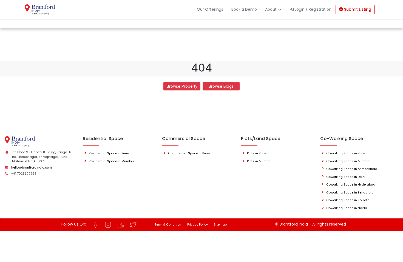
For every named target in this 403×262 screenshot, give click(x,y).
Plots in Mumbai (259, 161)
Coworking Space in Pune (345, 153)
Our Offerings (210, 9)
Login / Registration (312, 9)
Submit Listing (357, 9)
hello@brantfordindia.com (31, 167)
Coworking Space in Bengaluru (349, 192)
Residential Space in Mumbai (111, 161)
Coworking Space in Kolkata (348, 200)
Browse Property (182, 86)
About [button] (271, 9)
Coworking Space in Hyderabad (350, 184)
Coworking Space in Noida (346, 208)
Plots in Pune (256, 153)
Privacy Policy (197, 224)
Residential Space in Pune (109, 153)
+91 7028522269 (23, 173)
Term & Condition (168, 224)
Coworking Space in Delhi (345, 177)
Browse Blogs (221, 86)
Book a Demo (244, 9)
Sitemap (220, 224)
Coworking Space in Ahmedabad (351, 169)
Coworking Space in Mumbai (348, 161)
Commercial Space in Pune (189, 153)
